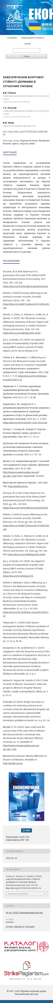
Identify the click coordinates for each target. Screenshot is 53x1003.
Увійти (45, 2)
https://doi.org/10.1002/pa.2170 (18, 575)
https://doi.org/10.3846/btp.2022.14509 (21, 333)
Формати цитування (18, 893)
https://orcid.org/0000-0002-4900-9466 (16, 117)
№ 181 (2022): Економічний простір (24, 912)
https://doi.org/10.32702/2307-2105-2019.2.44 (25, 422)
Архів (27, 44)
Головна (12, 38)
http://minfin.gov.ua (18, 486)
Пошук (26, 56)
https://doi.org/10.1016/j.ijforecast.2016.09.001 (25, 286)
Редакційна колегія (32, 38)
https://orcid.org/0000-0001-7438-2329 (16, 102)
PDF (27, 830)
